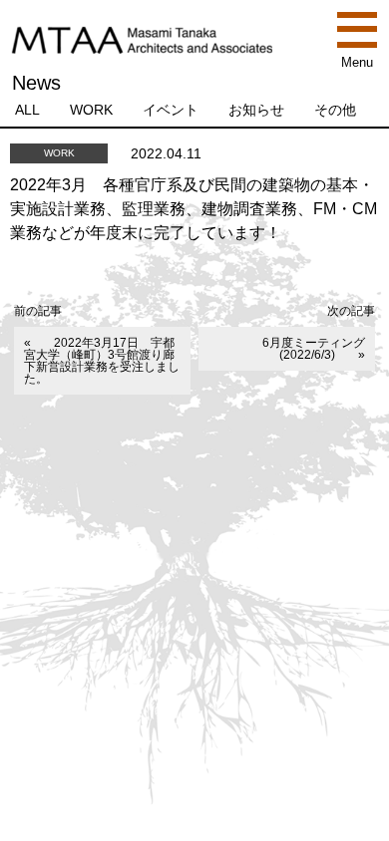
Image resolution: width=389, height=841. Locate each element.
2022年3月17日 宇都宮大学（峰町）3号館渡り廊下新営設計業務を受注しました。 (102, 361)
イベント (170, 110)
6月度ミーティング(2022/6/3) (313, 349)
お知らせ (256, 110)
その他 (335, 110)
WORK (91, 110)
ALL (27, 110)
